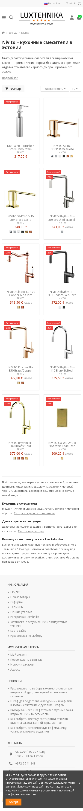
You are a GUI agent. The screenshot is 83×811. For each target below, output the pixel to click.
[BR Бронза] (26, 231)
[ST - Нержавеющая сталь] (56, 156)
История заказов (21, 664)
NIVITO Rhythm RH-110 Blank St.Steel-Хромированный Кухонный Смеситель (62, 369)
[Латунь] (18, 307)
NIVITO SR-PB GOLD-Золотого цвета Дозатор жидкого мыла (21, 218)
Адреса (15, 669)
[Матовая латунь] (71, 156)
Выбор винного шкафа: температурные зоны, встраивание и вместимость (42, 712)
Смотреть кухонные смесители (34, 513)
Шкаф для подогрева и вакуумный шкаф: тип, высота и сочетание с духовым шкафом (41, 703)
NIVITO (20, 152)
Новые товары (20, 597)
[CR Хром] (52, 156)
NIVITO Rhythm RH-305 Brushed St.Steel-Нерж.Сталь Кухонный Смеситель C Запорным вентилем (62, 218)
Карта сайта (18, 631)
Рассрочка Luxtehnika (24, 617)
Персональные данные (26, 660)
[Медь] (22, 307)
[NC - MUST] (63, 156)
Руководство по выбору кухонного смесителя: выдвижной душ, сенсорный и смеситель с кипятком (41, 692)
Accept (13, 802)
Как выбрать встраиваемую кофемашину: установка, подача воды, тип (38, 730)
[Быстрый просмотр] (26, 141)
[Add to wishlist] (15, 141)
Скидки (15, 592)
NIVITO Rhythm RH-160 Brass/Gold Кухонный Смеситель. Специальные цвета (20, 444)
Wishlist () (74, 3)
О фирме (16, 602)
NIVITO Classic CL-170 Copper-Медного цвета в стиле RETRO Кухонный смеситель (20, 293)
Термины (16, 607)
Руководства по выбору (26, 636)
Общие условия (21, 612)
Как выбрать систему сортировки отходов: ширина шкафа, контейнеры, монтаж (39, 721)
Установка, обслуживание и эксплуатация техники (38, 624)
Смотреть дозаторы (31, 531)
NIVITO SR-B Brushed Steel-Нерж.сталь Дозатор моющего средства (20, 147)
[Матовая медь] (67, 156)
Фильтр (15, 89)
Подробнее (10, 78)
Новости (15, 681)
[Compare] (20, 141)
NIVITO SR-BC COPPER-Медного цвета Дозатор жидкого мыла (62, 147)
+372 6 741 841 (25, 763)
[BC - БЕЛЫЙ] (60, 156)
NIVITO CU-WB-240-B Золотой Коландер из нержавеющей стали (62, 444)
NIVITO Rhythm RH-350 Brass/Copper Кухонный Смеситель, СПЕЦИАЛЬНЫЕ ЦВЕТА (21, 369)
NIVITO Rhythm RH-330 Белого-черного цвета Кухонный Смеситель (62, 293)
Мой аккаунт (18, 655)
